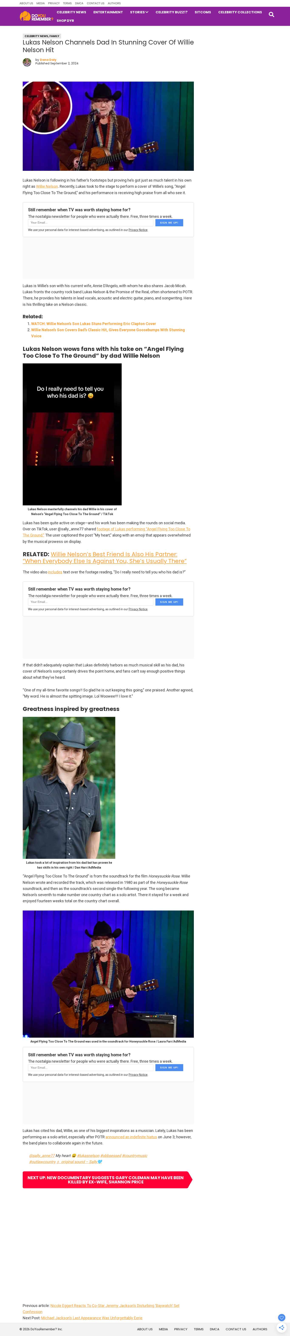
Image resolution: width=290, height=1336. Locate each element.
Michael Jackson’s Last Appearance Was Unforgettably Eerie (91, 1318)
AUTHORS (114, 3)
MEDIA (41, 3)
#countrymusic (134, 1155)
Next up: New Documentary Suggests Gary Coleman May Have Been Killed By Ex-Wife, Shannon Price (106, 1180)
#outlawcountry (42, 1161)
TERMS (67, 3)
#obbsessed (110, 1155)
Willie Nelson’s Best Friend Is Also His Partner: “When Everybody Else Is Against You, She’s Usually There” (105, 557)
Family (54, 36)
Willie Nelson (47, 186)
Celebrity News (36, 36)
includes (55, 572)
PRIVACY (54, 3)
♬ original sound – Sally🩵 (79, 1161)
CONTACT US (95, 3)
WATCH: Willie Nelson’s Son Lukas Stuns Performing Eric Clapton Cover (93, 323)
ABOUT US (26, 3)
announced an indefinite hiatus (131, 1137)
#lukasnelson (88, 1155)
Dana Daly (48, 60)
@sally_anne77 (42, 1155)
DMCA (79, 3)
